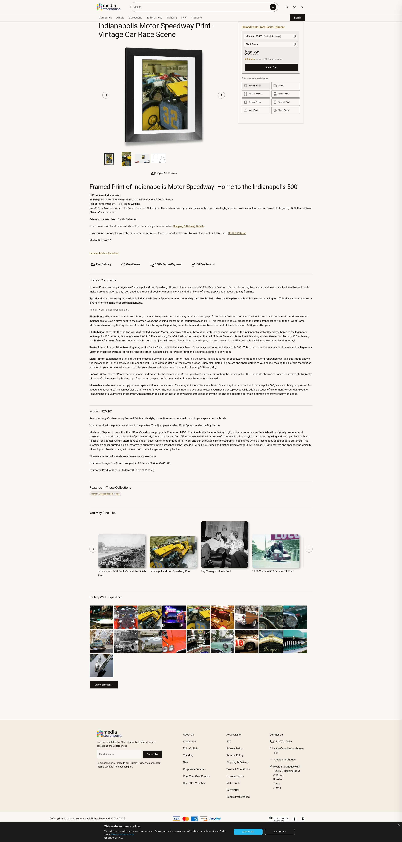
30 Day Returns (237, 233)
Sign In (297, 17)
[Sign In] (301, 6)
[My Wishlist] (286, 6)
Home (94, 494)
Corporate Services (194, 769)
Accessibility (233, 734)
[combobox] (200, 7)
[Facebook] (294, 820)
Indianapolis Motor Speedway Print (170, 571)
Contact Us (276, 734)
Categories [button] (105, 17)
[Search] (273, 7)
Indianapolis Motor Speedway (104, 253)
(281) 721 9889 (282, 741)
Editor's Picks (154, 17)
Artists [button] (120, 17)
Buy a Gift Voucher (194, 783)
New (184, 17)
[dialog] (201, 832)
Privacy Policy (234, 748)
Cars (117, 494)
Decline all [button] (280, 831)
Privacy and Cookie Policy (122, 834)
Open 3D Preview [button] (167, 173)
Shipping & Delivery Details (188, 226)
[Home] (111, 6)
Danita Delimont (106, 494)
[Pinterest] (302, 820)
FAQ (228, 741)
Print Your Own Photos (196, 776)
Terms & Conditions (238, 769)
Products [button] (196, 17)
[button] (166, 838)
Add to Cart (271, 67)
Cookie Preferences (238, 796)
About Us (188, 734)
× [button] (398, 825)
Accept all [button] (248, 831)
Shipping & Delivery (237, 762)
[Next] (221, 95)
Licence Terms (235, 776)
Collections (135, 17)
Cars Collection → (104, 684)
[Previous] (105, 95)
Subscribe (152, 754)
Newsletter (232, 790)
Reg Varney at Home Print (216, 571)
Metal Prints (233, 783)
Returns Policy (234, 755)
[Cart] (294, 6)
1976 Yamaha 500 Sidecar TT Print (272, 571)
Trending (172, 17)
